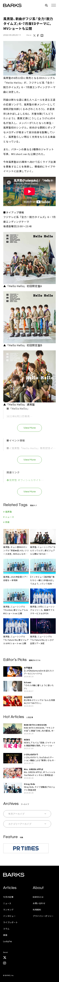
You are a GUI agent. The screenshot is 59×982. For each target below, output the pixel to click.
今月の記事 (8, 896)
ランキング (8, 909)
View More (29, 428)
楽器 (5, 935)
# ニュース (8, 516)
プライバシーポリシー (43, 915)
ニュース (7, 903)
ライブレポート (10, 922)
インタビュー (9, 915)
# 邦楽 (6, 522)
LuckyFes (7, 941)
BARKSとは (38, 896)
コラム (6, 928)
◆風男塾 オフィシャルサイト (24, 480)
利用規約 (37, 909)
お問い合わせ (39, 903)
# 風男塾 (7, 511)
